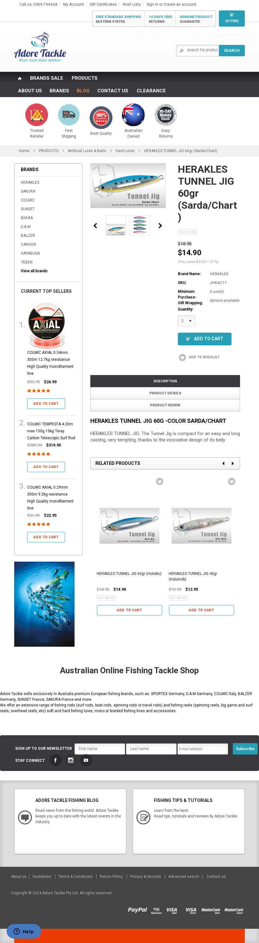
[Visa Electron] (158, 909)
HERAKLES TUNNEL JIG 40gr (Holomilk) (193, 576)
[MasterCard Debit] (212, 909)
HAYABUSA (30, 253)
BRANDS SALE (46, 78)
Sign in (152, 4)
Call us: (26, 4)
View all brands (34, 271)
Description (165, 381)
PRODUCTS (85, 78)
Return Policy (112, 876)
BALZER (28, 235)
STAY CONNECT (30, 760)
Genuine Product (196, 19)
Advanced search (183, 876)
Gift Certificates (103, 4)
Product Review (165, 405)
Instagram (71, 760)
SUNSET (28, 209)
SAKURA (28, 191)
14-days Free (160, 19)
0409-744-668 (45, 4)
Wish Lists (132, 4)
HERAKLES (30, 182)
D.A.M (26, 227)
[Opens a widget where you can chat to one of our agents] (23, 932)
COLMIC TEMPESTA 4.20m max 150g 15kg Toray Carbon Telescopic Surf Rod (51, 431)
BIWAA (27, 218)
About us (19, 876)
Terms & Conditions (75, 876)
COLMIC (28, 200)
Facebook (56, 760)
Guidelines (42, 876)
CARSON (28, 244)
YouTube (86, 760)
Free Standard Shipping (118, 19)
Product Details (165, 393)
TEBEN (27, 262)
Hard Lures (125, 151)
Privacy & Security (146, 876)
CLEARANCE (151, 91)
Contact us (216, 876)
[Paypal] (139, 909)
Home (24, 151)
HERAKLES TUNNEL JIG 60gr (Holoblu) (129, 573)
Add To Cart (208, 338)
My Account (73, 4)
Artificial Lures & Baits (87, 151)
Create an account (180, 4)
